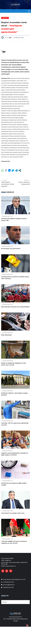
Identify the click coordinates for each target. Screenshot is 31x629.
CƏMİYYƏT (5, 18)
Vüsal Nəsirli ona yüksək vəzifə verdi (12, 513)
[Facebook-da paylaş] (6, 170)
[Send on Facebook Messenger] (9, 170)
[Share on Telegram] (16, 170)
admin (10, 37)
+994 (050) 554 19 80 (8, 582)
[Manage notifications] (27, 625)
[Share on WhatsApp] (2, 170)
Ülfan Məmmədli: (6, 335)
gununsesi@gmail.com (9, 584)
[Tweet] (12, 170)
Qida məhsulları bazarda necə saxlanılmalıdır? (15, 307)
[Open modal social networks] (19, 170)
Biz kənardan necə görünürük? (10, 248)
